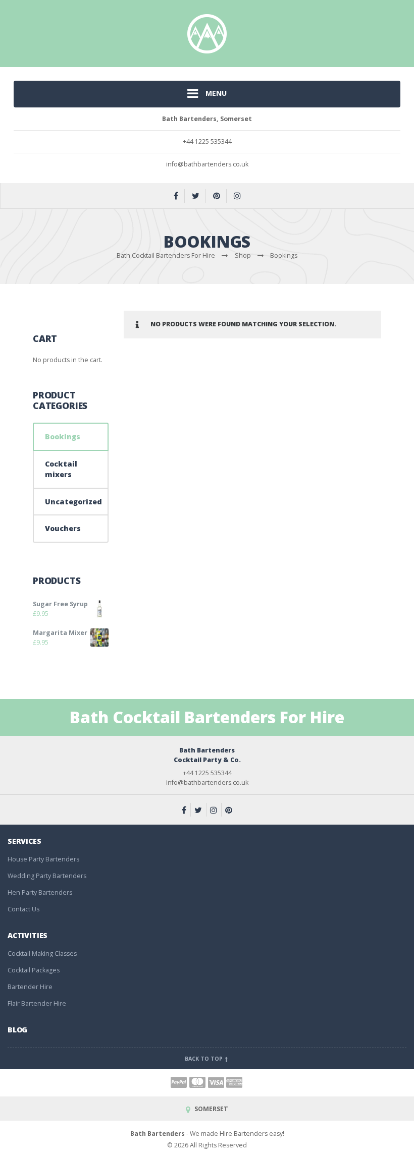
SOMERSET (210, 1109)
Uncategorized (73, 501)
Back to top (204, 1058)
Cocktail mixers (61, 469)
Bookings (62, 436)
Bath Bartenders (157, 1133)
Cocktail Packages (34, 970)
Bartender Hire (30, 986)
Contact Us (23, 909)
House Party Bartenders (43, 859)
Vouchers (63, 528)
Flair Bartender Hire (37, 1003)
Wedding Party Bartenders (47, 876)
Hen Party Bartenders (40, 892)
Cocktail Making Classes (42, 953)
